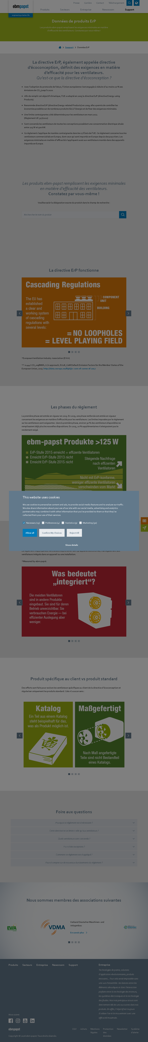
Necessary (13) (33, 523)
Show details (71, 545)
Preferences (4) (52, 523)
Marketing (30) (90, 523)
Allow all (30, 533)
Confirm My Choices (52, 533)
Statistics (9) (71, 523)
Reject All (74, 533)
